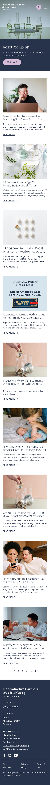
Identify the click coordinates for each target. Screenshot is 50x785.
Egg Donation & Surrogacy (16, 749)
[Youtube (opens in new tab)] (16, 755)
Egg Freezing (9, 742)
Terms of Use (41, 766)
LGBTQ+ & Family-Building (16, 746)
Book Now (12, 62)
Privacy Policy (24, 766)
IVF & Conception (11, 739)
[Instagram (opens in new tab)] (9, 755)
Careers (7, 724)
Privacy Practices (7, 766)
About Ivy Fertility (11, 721)
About (6, 718)
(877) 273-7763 (10, 707)
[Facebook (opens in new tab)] (4, 755)
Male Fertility (9, 735)
